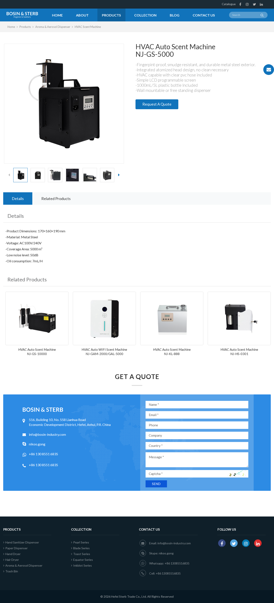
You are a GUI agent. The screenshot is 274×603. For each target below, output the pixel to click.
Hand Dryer (13, 554)
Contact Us (204, 15)
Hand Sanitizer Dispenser (22, 542)
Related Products (56, 198)
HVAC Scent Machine (88, 26)
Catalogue (229, 4)
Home (57, 15)
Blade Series (81, 548)
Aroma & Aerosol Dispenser (52, 26)
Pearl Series (81, 542)
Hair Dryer (12, 559)
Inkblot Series (82, 565)
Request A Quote (156, 104)
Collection (145, 15)
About (82, 15)
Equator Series (83, 559)
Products (111, 15)
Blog (174, 15)
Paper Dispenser (16, 548)
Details (18, 198)
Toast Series (81, 554)
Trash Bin (11, 571)
